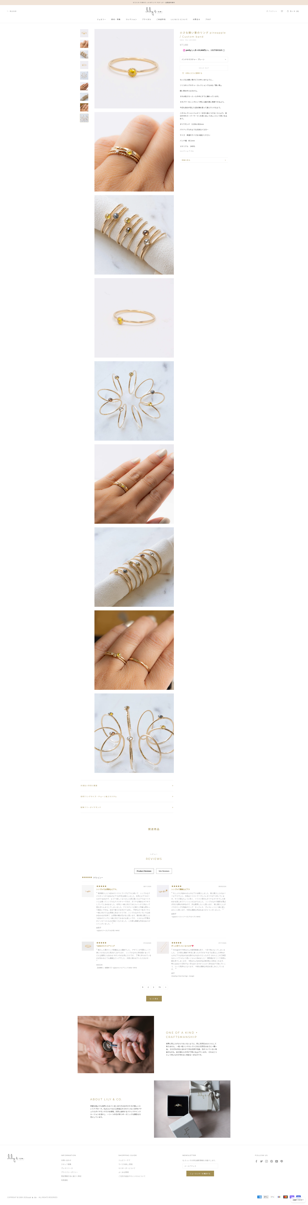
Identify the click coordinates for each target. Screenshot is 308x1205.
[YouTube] (276, 1161)
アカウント (272, 11)
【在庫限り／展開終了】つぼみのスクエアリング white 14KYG (116, 968)
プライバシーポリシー (69, 1172)
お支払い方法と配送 (89, 785)
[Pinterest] (205, 150)
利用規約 (64, 1180)
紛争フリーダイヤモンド (91, 807)
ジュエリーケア (124, 1160)
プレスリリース (67, 1168)
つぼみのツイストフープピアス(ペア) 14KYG (185, 917)
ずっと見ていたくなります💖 (182, 946)
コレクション (131, 19)
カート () (294, 11)
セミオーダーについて (127, 1168)
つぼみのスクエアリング (105, 946)
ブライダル (146, 19)
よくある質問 (124, 1172)
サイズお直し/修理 (126, 1164)
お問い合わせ (66, 1160)
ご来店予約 (161, 19)
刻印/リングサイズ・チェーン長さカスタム (99, 796)
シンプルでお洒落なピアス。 (107, 889)
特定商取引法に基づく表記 (71, 1176)
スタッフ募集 (66, 1164)
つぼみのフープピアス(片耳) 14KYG (107, 930)
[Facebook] (197, 150)
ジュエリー (101, 19)
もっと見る (154, 999)
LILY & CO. (32, 1197)
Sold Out (204, 68)
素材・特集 (116, 19)
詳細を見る (186, 160)
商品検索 (12, 11)
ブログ (208, 19)
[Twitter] (201, 150)
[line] (281, 1161)
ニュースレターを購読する (200, 1174)
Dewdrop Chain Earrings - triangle (182, 976)
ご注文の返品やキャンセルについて (132, 1176)
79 (159, 987)
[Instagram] (266, 1161)
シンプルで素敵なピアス (180, 889)
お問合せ (196, 19)
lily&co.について (179, 19)
